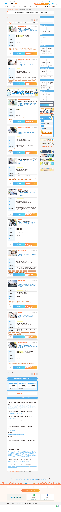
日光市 (23, 405)
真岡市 (28, 405)
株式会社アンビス (30, 455)
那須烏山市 (17, 406)
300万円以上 (14, 438)
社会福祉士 (13, 466)
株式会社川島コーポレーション (22, 455)
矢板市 (34, 405)
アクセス (16, 503)
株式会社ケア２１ (24, 454)
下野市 (20, 406)
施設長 (48, 478)
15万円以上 (10, 434)
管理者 (28, 461)
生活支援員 (41, 479)
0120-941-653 (17, 497)
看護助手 (24, 478)
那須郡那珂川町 (18, 408)
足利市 (12, 405)
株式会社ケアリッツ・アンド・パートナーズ (23, 453)
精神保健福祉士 (14, 467)
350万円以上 (19, 438)
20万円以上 (14, 434)
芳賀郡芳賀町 (16, 407)
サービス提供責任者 (43, 478)
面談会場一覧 (26, 6)
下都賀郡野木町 (26, 407)
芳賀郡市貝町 (11, 407)
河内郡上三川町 (24, 406)
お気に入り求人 (45, 6)
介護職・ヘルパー (10, 461)
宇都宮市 (9, 405)
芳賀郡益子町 (29, 406)
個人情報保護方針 (34, 503)
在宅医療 (16, 418)
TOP (7, 6)
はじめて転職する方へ (47, 134)
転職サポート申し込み (30, 490)
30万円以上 (22, 434)
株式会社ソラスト (12, 454)
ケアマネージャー (16, 461)
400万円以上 (23, 438)
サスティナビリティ (21, 503)
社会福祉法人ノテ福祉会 (25, 456)
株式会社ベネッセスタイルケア (12, 451)
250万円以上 (10, 438)
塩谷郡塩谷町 (31, 407)
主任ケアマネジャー (35, 478)
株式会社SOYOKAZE (28, 452)
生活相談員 (20, 478)
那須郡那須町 (13, 408)
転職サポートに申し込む (41, 3)
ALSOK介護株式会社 (12, 453)
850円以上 (9, 430)
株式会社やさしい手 (18, 454)
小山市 (26, 405)
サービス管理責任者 (23, 461)
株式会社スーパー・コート (17, 456)
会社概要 (13, 503)
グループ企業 (29, 503)
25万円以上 (18, 434)
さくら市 (13, 406)
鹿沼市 (20, 405)
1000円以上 (13, 430)
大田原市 (31, 405)
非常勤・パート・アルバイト (17, 413)
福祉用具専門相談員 (35, 479)
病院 (8, 418)
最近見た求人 (55, 6)
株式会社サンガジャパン (13, 455)
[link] (10, 22)
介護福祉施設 (12, 418)
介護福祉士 (9, 466)
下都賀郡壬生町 (21, 407)
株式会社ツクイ (20, 451)
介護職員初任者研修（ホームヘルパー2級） (22, 466)
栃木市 (15, 405)
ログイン (52, 3)
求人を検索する (36, 6)
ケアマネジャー (28, 478)
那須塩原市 (9, 406)
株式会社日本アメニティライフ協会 (28, 451)
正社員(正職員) (10, 413)
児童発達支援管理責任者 (19, 479)
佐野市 (18, 405)
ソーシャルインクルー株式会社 (19, 452)
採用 (25, 503)
